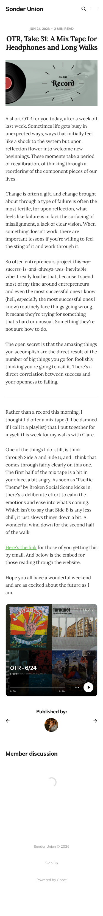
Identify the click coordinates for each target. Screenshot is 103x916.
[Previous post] (9, 721)
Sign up (51, 863)
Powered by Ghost (52, 880)
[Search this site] (84, 9)
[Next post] (93, 721)
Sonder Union (24, 9)
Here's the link (21, 547)
